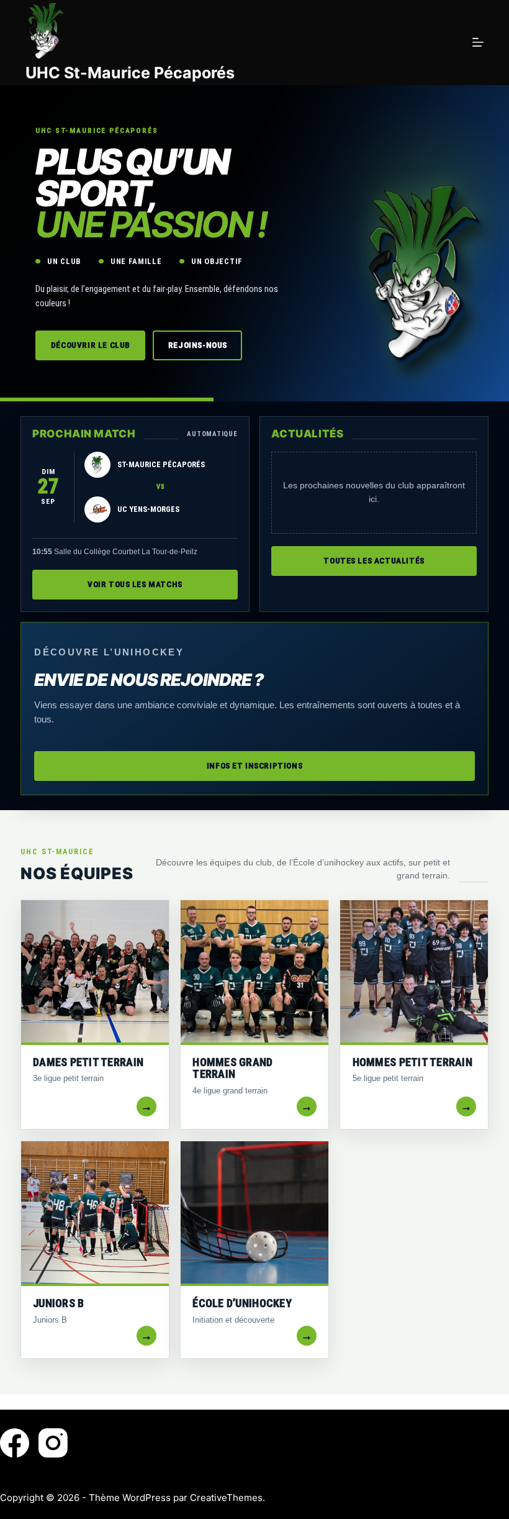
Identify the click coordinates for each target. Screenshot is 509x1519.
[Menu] (478, 42)
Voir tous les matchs (135, 584)
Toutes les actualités (374, 560)
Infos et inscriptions (255, 765)
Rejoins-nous (197, 345)
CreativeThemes (226, 1497)
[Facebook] (14, 1442)
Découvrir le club (90, 345)
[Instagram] (53, 1442)
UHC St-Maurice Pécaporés (130, 72)
